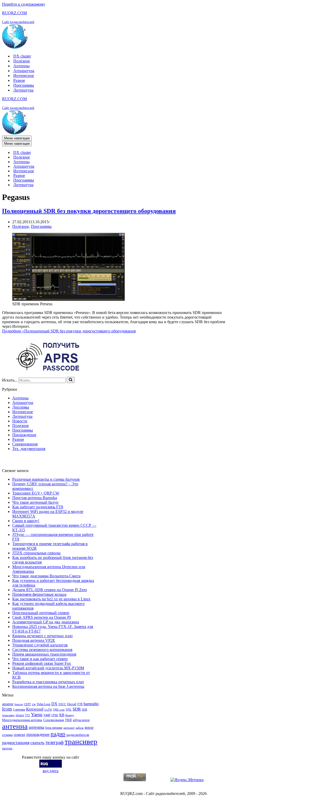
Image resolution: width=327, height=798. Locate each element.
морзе (89, 727)
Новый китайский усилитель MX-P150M (48, 668)
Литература (23, 90)
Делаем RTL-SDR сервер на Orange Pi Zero (49, 590)
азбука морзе (81, 720)
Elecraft (71, 704)
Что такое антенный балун (35, 502)
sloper (20, 715)
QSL (69, 709)
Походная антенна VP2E (33, 640)
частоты (7, 748)
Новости (19, 421)
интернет (69, 727)
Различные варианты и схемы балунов (46, 479)
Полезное (21, 61)
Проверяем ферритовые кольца (39, 594)
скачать (37, 742)
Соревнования (25, 444)
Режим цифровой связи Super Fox (41, 663)
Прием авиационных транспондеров (44, 654)
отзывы (7, 735)
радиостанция (15, 742)
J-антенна (19, 709)
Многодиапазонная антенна (22, 720)
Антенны (21, 66)
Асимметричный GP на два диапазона (45, 622)
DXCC (62, 704)
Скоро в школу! (25, 521)
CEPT (27, 704)
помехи (19, 735)
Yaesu (36, 714)
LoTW (48, 709)
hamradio (91, 704)
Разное (19, 80)
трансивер (81, 741)
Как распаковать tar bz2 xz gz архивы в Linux (51, 599)
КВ (61, 715)
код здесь (51, 771)
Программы (23, 85)
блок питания (53, 727)
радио (58, 733)
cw (34, 704)
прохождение (38, 734)
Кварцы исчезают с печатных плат (42, 636)
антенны (36, 727)
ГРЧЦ (54, 715)
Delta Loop (43, 704)
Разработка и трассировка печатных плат (48, 682)
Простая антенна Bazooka (34, 498)
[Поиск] (71, 380)
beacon (19, 704)
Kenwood (34, 709)
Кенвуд (69, 715)
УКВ (68, 720)
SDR (77, 709)
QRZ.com (59, 709)
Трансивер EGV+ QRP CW (35, 493)
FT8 (80, 704)
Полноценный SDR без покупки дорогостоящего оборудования (89, 211)
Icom (7, 709)
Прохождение (24, 435)
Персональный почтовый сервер (40, 613)
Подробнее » (69, 331)
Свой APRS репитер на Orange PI (41, 617)
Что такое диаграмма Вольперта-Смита (46, 576)
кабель (80, 727)
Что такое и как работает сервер (40, 659)
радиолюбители (77, 735)
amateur (8, 704)
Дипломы (20, 407)
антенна (15, 726)
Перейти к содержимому (23, 4)
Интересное (23, 75)
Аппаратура (23, 71)
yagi (46, 715)
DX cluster (22, 56)
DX (54, 704)
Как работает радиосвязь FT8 (37, 507)
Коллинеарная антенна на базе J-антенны (48, 686)
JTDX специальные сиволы (36, 553)
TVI (27, 715)
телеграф (54, 742)
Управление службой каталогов (40, 645)
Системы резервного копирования (42, 649)
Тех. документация (28, 448)
